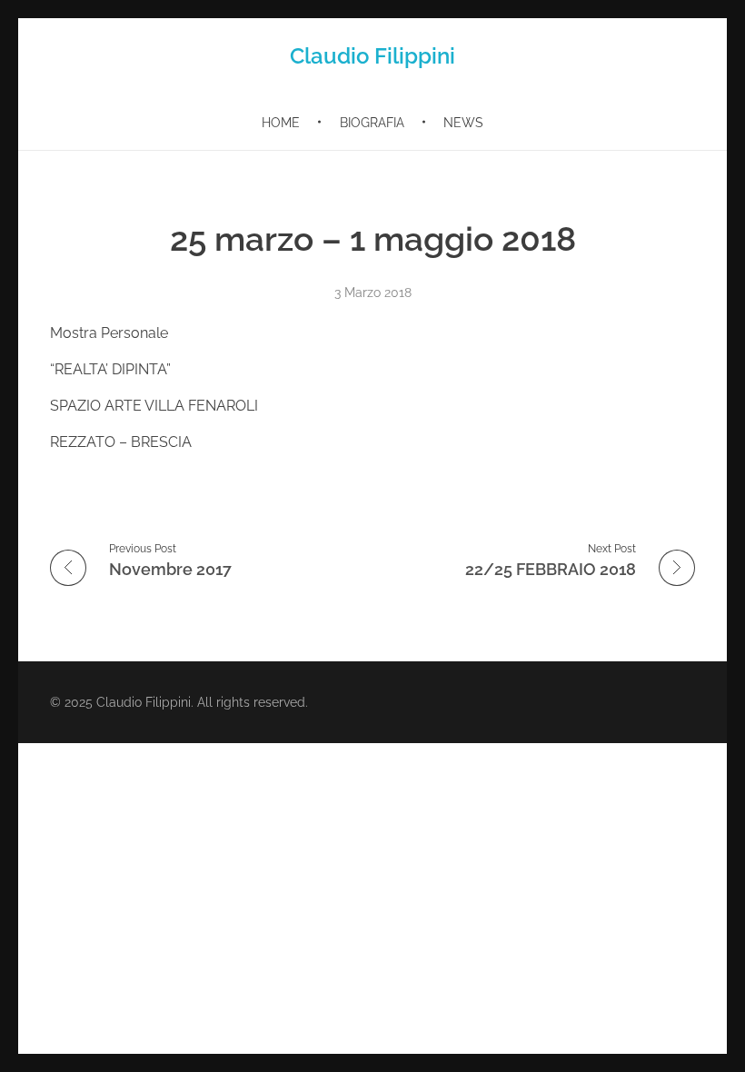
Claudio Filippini (372, 56)
